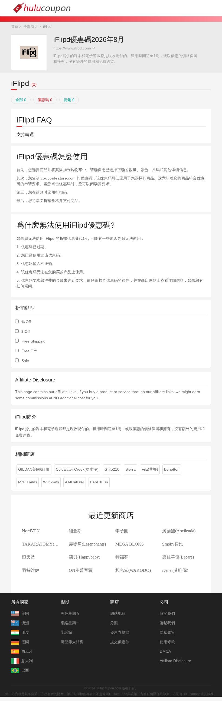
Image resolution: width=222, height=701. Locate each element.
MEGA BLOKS (129, 544)
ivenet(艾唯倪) (175, 570)
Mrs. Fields (27, 482)
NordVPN (31, 531)
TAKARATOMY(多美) (43, 544)
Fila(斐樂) (150, 469)
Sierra (130, 469)
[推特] (105, 680)
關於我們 (167, 613)
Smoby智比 (172, 544)
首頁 (14, 27)
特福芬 (121, 557)
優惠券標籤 (119, 632)
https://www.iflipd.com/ (72, 48)
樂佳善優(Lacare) (178, 557)
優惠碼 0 (45, 100)
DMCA (165, 651)
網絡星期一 (70, 623)
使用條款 (167, 642)
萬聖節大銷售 (72, 642)
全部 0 (20, 100)
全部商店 (31, 27)
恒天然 (28, 557)
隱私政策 (167, 632)
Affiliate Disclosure (175, 661)
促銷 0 (69, 100)
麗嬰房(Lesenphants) (87, 544)
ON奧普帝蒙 (81, 570)
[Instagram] (116, 680)
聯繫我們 (167, 623)
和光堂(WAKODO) (133, 570)
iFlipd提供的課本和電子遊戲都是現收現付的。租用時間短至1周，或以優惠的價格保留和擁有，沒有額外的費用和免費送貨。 (125, 59)
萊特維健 (30, 570)
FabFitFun (99, 482)
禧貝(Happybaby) (84, 557)
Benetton (171, 469)
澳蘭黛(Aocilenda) (178, 531)
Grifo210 (112, 469)
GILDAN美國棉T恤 (34, 469)
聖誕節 (66, 632)
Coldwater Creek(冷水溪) (77, 469)
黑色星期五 (70, 613)
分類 (114, 623)
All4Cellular (74, 482)
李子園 (121, 531)
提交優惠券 (119, 642)
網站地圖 (117, 613)
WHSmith (51, 482)
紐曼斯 (75, 531)
